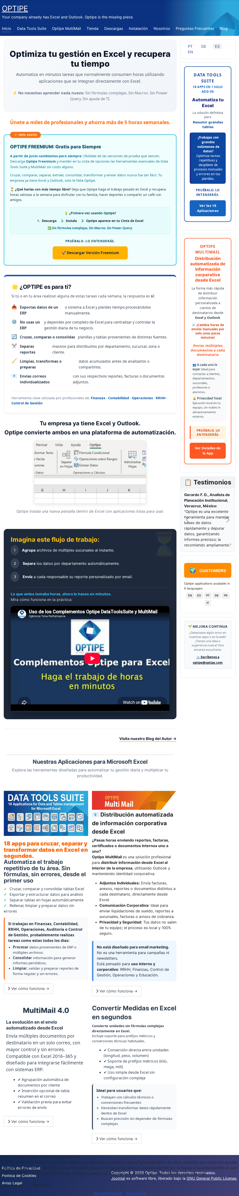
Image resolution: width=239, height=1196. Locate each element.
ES (217, 46)
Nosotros (162, 28)
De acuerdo (14, 1185)
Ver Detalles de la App (208, 450)
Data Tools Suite (31, 28)
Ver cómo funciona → (29, 988)
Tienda (92, 28)
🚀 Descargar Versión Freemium (90, 252)
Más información (107, 1193)
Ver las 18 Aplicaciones (207, 208)
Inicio (6, 28)
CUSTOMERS (208, 570)
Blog (224, 28)
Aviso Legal (136, 1193)
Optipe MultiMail (66, 28)
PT (190, 46)
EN (190, 52)
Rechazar (42, 1185)
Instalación (138, 28)
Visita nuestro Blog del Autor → (147, 738)
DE (203, 46)
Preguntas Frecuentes (195, 28)
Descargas (113, 28)
